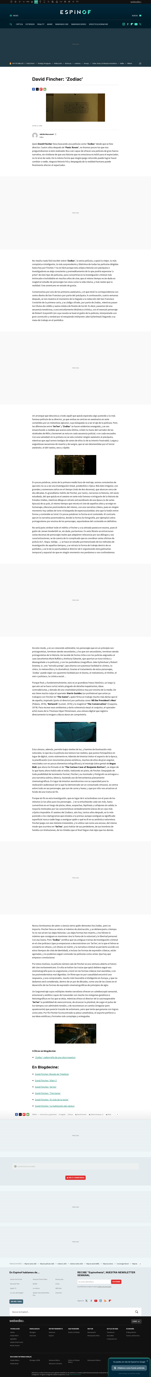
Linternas (77, 63)
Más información (75, 1375)
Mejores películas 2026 (47, 1264)
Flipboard (131, 24)
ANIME (49, 24)
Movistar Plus (15, 1284)
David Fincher (81, 1114)
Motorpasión (92, 1332)
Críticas (70, 1114)
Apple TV (13, 1288)
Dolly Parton (31, 63)
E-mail (44, 89)
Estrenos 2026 (62, 1264)
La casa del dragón (16, 1293)
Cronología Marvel (123, 1264)
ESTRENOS (30, 24)
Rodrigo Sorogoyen (44, 63)
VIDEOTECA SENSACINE (98, 24)
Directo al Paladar (74, 1332)
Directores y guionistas (48, 1114)
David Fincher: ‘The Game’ (48, 1093)
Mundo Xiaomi (15, 1346)
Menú (15, 15)
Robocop (68, 63)
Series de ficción (16, 1279)
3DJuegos (32, 1332)
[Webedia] (16, 1320)
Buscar (137, 1312)
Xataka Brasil (14, 1364)
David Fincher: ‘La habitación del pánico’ (55, 1105)
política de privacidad (104, 1287)
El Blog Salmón (131, 1332)
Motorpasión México (94, 1360)
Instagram (123, 24)
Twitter (140, 24)
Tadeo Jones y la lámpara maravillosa (104, 63)
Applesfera (13, 1339)
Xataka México (14, 1360)
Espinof (75, 12)
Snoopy (86, 63)
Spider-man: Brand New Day (41, 1294)
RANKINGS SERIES (78, 24)
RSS (105, 1300)
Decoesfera (110, 1336)
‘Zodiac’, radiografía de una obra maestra (55, 1057)
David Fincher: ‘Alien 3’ (46, 1080)
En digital (62, 1114)
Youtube (136, 24)
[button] (48, 134)
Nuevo (135, 15)
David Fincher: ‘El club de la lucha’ (52, 1099)
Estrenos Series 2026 (76, 1264)
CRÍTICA (19, 24)
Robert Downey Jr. (97, 1114)
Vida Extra (32, 1336)
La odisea (36, 1288)
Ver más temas (16, 1302)
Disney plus (59, 1279)
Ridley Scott (58, 63)
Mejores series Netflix (93, 1264)
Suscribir (116, 1282)
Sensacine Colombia (55, 1364)
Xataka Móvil (14, 1336)
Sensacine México (54, 1360)
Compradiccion (112, 1339)
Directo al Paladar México (74, 1361)
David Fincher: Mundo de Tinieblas (52, 1074)
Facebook (127, 24)
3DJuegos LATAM (34, 1360)
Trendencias (110, 1332)
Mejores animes (108, 1264)
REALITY (40, 24)
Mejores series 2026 (31, 1264)
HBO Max (58, 1288)
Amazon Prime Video (40, 1279)
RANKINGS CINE (61, 24)
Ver (76, 1178)
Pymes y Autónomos (133, 1336)
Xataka (12, 1332)
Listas (57, 1284)
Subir (134, 1321)
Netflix (122, 63)
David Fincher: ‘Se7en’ (46, 1086)
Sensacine (52, 1332)
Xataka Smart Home (16, 1342)
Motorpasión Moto (94, 1336)
